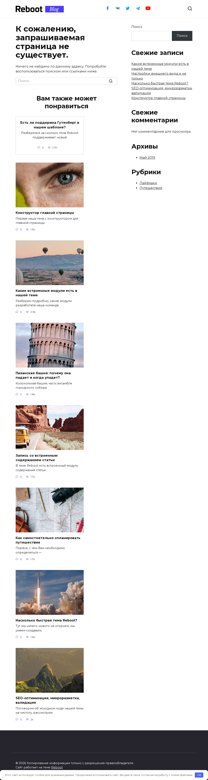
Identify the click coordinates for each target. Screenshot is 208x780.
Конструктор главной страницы (45, 213)
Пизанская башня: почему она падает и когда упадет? (43, 375)
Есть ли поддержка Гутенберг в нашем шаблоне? (49, 125)
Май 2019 (147, 158)
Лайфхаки (148, 183)
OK (199, 775)
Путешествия (151, 188)
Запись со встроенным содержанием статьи (36, 457)
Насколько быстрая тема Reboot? (46, 620)
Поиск (136, 27)
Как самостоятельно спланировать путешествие (48, 540)
